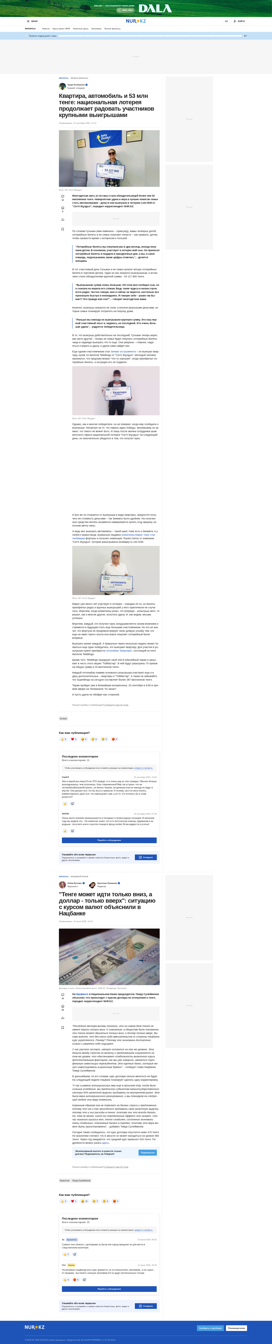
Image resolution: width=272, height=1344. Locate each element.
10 (86, 1201)
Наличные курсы (80, 28)
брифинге (82, 994)
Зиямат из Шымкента (123, 351)
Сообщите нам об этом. (116, 705)
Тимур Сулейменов (81, 1180)
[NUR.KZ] (136, 21)
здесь (105, 1142)
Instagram (148, 857)
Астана (63, 718)
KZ (226, 21)
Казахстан (64, 1180)
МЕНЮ (34, 21)
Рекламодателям (236, 1328)
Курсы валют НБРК (61, 28)
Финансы (30, 28)
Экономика (96, 28)
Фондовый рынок (79, 877)
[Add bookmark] (62, 229)
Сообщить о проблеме (210, 1328)
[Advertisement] (136, 56)
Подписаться (148, 1152)
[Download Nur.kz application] (136, 8)
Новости (46, 28)
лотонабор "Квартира (118, 650)
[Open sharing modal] (63, 219)
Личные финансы (112, 28)
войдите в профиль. (143, 768)
